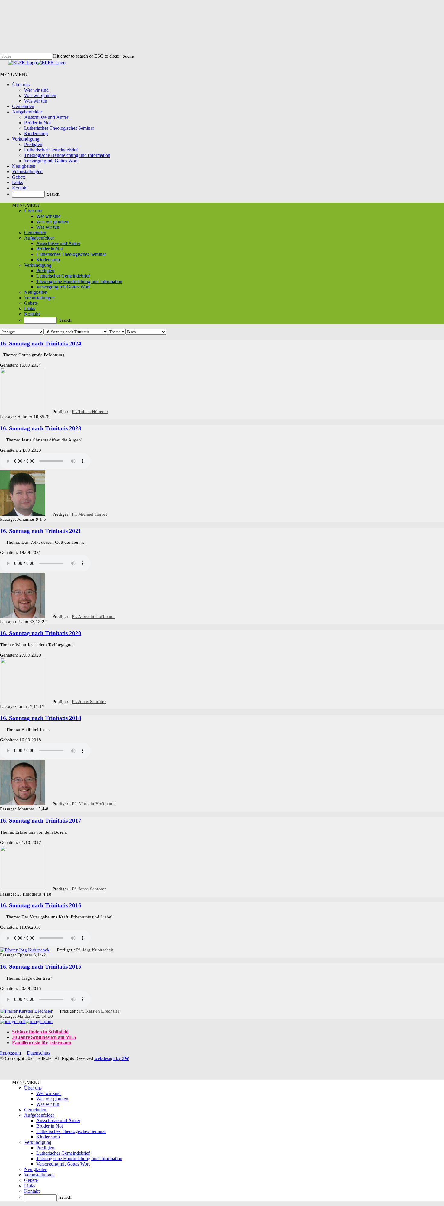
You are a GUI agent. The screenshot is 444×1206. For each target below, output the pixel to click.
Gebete (19, 177)
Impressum (10, 1052)
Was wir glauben (40, 95)
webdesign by (111, 1058)
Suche (128, 56)
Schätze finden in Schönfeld (40, 1031)
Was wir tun (35, 100)
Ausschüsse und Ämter (46, 117)
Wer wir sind (36, 90)
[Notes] (1, 353)
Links (17, 182)
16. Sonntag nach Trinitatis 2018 (40, 718)
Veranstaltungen (27, 171)
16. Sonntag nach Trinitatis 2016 (40, 905)
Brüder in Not (37, 122)
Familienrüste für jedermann (41, 1042)
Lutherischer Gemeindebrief (51, 149)
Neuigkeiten (23, 166)
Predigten (33, 144)
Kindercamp (36, 133)
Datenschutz (38, 1052)
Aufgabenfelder (27, 111)
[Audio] (1, 439)
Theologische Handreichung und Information (67, 155)
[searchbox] (28, 194)
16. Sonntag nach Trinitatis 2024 (40, 343)
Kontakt (19, 187)
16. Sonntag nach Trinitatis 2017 (40, 820)
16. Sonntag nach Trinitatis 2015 (40, 966)
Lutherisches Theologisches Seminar (59, 128)
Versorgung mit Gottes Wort (51, 160)
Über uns (21, 84)
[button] (14, 74)
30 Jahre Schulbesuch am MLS (44, 1037)
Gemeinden (23, 106)
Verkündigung (25, 139)
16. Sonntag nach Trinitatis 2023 (40, 428)
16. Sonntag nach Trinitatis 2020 (40, 633)
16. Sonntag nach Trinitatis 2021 (40, 531)
